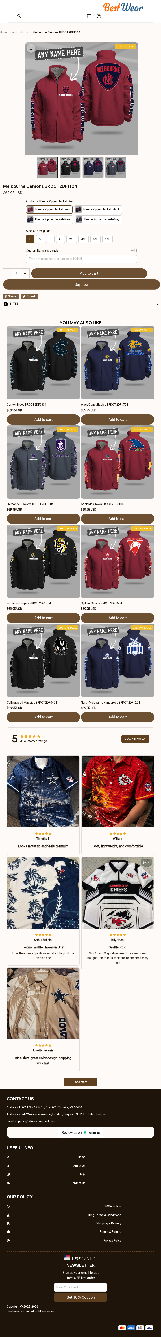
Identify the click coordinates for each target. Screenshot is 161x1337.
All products (20, 32)
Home (4, 32)
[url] (35, 1121)
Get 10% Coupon (80, 1297)
